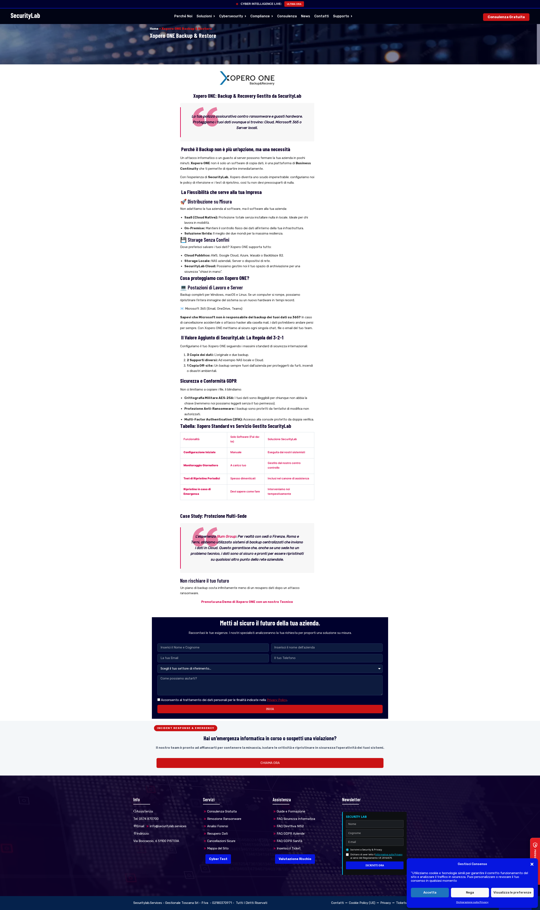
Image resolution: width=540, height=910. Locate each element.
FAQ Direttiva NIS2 (290, 826)
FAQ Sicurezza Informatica (296, 819)
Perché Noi (183, 16)
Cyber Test (218, 859)
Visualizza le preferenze (512, 892)
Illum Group (226, 536)
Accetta (429, 892)
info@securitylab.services (168, 826)
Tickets (401, 903)
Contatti (321, 16)
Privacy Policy (277, 700)
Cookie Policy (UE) (362, 903)
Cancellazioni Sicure (221, 841)
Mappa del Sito (218, 848)
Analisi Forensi (217, 826)
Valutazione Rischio (295, 859)
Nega (470, 892)
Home (154, 29)
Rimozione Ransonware (224, 819)
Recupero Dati (217, 833)
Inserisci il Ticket (289, 848)
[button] (532, 864)
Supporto (341, 16)
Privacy (385, 903)
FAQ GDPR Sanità (289, 841)
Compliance (260, 16)
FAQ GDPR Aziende (291, 833)
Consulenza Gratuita (506, 17)
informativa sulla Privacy (388, 854)
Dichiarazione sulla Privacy (472, 902)
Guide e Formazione (291, 811)
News (305, 16)
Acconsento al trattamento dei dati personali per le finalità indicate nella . (224, 700)
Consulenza (287, 16)
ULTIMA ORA (294, 4)
